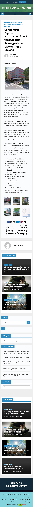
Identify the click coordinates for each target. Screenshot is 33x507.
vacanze (7, 26)
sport (14, 300)
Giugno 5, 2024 (10, 453)
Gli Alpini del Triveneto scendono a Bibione (14, 286)
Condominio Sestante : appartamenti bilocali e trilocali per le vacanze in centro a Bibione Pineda (22, 230)
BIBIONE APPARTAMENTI (16, 8)
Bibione (20, 22)
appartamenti (13, 22)
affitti (6, 22)
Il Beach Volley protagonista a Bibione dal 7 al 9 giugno (16, 304)
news (10, 264)
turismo (21, 24)
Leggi (24, 504)
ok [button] (20, 504)
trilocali (14, 24)
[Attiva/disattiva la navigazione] (15, 14)
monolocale (8, 24)
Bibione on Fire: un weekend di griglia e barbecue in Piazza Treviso (16, 468)
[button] (27, 14)
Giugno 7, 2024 (10, 416)
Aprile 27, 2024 (10, 471)
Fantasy (14, 54)
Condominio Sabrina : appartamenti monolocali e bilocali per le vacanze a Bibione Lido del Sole (11, 230)
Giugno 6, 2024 (10, 434)
